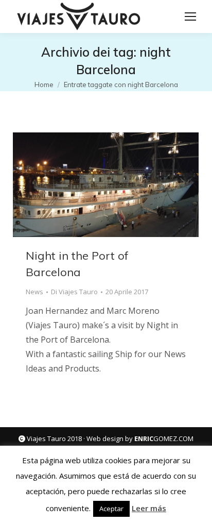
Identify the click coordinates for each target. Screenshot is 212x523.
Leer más (149, 508)
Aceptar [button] (111, 508)
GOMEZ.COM (163, 438)
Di (74, 291)
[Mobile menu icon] (190, 16)
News (34, 291)
